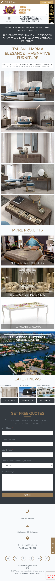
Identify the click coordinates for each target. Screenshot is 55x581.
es (46, 8)
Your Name (7, 428)
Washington (23, 573)
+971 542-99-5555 (10, 2)
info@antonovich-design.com (27, 532)
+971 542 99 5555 (27, 518)
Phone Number (9, 439)
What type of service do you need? (17, 461)
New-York (32, 573)
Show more (9, 401)
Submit (27, 495)
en (47, 5)
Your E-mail (7, 450)
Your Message (8, 471)
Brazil (38, 573)
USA (27, 568)
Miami (16, 573)
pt (46, 11)
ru (47, 14)
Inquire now (46, 2)
